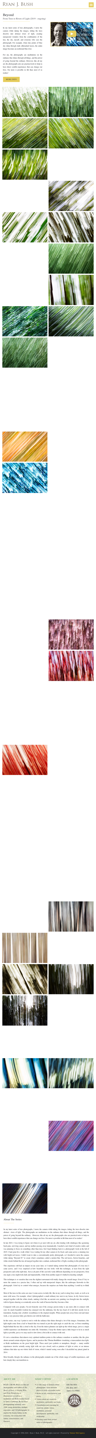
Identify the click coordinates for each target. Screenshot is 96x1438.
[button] (91, 4)
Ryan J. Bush (17, 4)
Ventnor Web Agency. (77, 1433)
